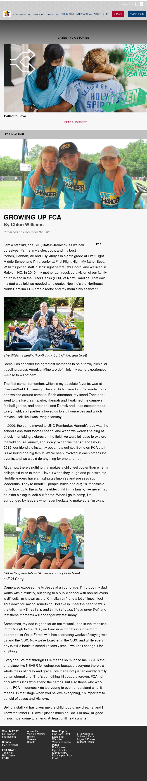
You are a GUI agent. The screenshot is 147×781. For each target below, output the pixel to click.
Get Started (8, 734)
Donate (31, 742)
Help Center (9, 755)
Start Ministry (59, 752)
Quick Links (127, 4)
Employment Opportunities (59, 748)
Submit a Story (85, 736)
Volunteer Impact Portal (61, 743)
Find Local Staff (61, 734)
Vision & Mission (36, 734)
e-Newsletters (85, 733)
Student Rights (85, 742)
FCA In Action (14, 134)
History (31, 736)
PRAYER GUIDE (137, 13)
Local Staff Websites (58, 738)
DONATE (118, 13)
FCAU (5, 758)
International (9, 736)
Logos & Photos (86, 739)
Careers (31, 739)
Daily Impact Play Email (62, 757)
